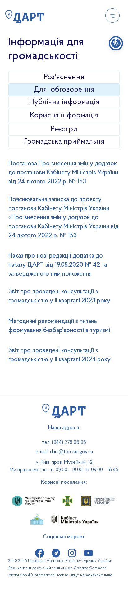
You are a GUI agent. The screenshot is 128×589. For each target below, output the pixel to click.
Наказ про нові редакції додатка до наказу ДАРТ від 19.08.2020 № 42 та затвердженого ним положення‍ (57, 265)
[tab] (63, 77)
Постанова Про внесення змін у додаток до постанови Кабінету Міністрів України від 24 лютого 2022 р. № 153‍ (63, 173)
